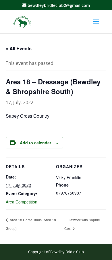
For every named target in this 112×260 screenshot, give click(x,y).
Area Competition (21, 202)
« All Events (19, 48)
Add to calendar (35, 142)
